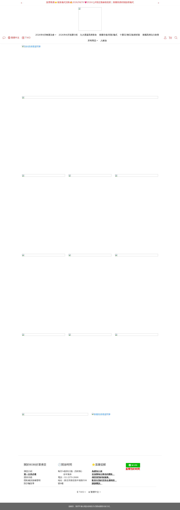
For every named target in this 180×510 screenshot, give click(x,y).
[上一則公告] (21, 3)
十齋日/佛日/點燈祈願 (130, 35)
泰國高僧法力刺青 (150, 35)
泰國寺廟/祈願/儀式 (108, 35)
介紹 (30, 471)
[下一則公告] (158, 3)
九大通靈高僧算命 (88, 35)
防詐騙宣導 (29, 483)
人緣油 (103, 40)
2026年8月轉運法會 (44, 35)
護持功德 (28, 477)
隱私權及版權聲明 (32, 480)
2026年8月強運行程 (68, 35)
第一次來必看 (30, 474)
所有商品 (92, 40)
